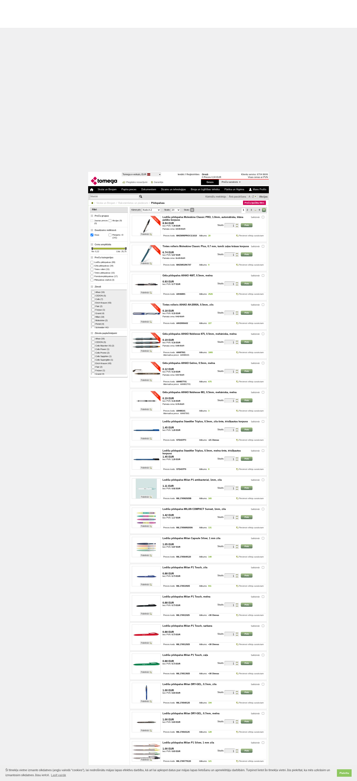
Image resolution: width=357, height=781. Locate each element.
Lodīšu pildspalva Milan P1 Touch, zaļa (185, 655)
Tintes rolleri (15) (102, 269)
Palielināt (145, 234)
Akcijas (263, 196)
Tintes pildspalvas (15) (104, 273)
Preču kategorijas (104, 257)
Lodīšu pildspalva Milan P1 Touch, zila (185, 567)
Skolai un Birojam (107, 189)
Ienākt (181, 174)
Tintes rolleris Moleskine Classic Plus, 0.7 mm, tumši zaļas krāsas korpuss (206, 246)
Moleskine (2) (101, 320)
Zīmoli (98, 287)
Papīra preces (128, 189)
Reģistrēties (193, 174)
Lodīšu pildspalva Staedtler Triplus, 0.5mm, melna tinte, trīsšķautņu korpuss (202, 452)
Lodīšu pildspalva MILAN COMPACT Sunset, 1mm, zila (194, 509)
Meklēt (94, 196)
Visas (96, 235)
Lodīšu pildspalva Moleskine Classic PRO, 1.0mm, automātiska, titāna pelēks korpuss (203, 218)
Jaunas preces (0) (101, 221)
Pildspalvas (158, 203)
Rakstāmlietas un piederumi (133, 203)
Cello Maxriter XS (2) (104, 346)
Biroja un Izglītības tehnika (205, 189)
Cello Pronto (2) (102, 353)
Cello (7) (99, 299)
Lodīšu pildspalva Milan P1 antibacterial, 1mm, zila (192, 479)
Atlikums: (203, 236)
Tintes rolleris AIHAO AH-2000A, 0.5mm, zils (188, 304)
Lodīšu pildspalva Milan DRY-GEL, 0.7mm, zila (189, 684)
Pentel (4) (99, 324)
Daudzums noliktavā (105, 230)
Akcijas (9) (117, 220)
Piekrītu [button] (344, 773)
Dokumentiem (148, 189)
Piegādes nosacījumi (136, 182)
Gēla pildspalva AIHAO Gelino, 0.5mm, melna (189, 363)
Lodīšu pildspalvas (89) (104, 262)
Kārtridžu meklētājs (215, 196)
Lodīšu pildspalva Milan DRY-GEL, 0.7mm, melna (191, 713)
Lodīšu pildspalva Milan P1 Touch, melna (186, 596)
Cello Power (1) (102, 349)
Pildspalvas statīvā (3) (104, 280)
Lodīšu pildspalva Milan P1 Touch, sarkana (187, 625)
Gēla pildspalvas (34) (103, 266)
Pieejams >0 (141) (117, 236)
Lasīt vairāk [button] (58, 775)
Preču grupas (102, 216)
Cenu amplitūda (103, 244)
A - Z (251, 196)
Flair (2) (98, 306)
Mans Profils (259, 189)
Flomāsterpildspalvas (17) (106, 276)
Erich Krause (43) (103, 303)
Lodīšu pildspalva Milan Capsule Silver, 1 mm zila (191, 538)
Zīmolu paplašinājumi (106, 333)
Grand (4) (99, 313)
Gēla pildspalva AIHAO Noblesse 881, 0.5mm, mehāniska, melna (200, 392)
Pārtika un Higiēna (234, 189)
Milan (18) (99, 317)
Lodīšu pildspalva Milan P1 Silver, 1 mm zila (188, 742)
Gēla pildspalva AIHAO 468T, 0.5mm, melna (188, 275)
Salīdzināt (255, 217)
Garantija (158, 182)
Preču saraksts (230, 182)
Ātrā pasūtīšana (237, 196)
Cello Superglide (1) (104, 360)
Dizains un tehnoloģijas (173, 189)
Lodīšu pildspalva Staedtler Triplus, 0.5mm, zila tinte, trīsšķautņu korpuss (205, 421)
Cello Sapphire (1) (103, 356)
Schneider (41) (102, 327)
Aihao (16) (100, 292)
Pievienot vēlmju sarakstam (251, 235)
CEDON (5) (100, 296)
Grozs (210, 182)
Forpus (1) (100, 310)
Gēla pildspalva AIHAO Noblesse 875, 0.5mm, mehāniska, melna (200, 333)
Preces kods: (169, 236)
